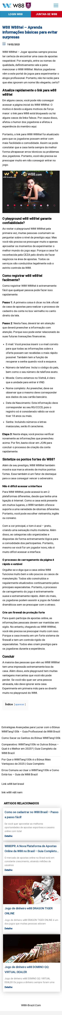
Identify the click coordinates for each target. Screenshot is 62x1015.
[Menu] (56, 5)
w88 (9, 792)
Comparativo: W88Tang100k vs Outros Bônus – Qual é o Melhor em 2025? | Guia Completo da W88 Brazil (30, 749)
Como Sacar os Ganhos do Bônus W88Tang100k (31, 738)
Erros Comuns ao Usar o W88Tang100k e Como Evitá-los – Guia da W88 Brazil (30, 772)
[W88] (25, 5)
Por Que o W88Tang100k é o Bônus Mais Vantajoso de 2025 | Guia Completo (26, 761)
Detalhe (8, 836)
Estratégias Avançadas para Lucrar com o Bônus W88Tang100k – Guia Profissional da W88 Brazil (31, 729)
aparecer (19, 704)
